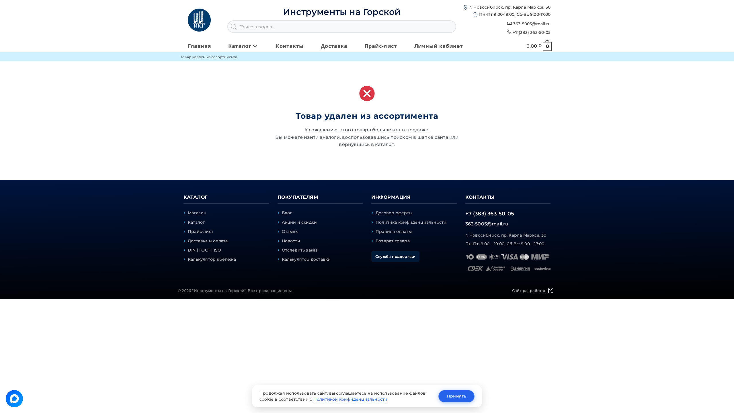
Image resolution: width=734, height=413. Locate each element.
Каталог (196, 222)
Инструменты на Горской (342, 12)
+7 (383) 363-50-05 (531, 32)
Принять (456, 396)
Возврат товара (393, 240)
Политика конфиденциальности (411, 222)
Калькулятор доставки (306, 259)
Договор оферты (394, 212)
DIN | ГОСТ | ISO (204, 250)
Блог (287, 212)
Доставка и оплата (208, 240)
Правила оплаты (394, 231)
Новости (291, 240)
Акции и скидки (299, 222)
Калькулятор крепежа (212, 259)
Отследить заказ (300, 250)
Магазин (197, 212)
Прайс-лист (200, 231)
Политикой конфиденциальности (350, 399)
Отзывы (290, 231)
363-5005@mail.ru (531, 23)
